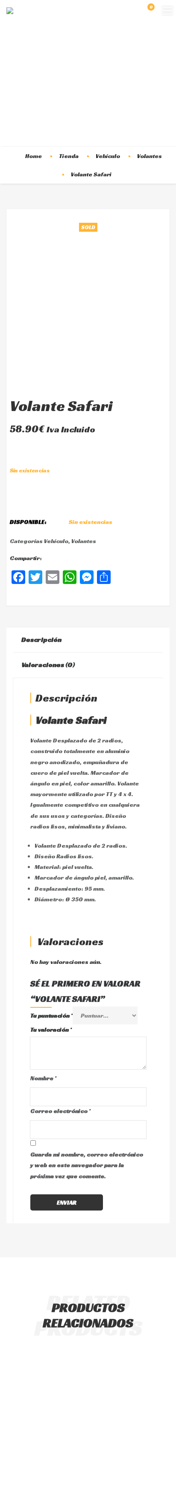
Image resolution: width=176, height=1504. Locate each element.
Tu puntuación (51, 1015)
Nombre (43, 1078)
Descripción (41, 639)
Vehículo (108, 156)
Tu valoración (51, 1029)
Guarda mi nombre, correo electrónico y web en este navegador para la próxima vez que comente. (86, 1164)
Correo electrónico (60, 1111)
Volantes (149, 156)
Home (33, 156)
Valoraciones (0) (48, 664)
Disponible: (28, 522)
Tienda (69, 156)
